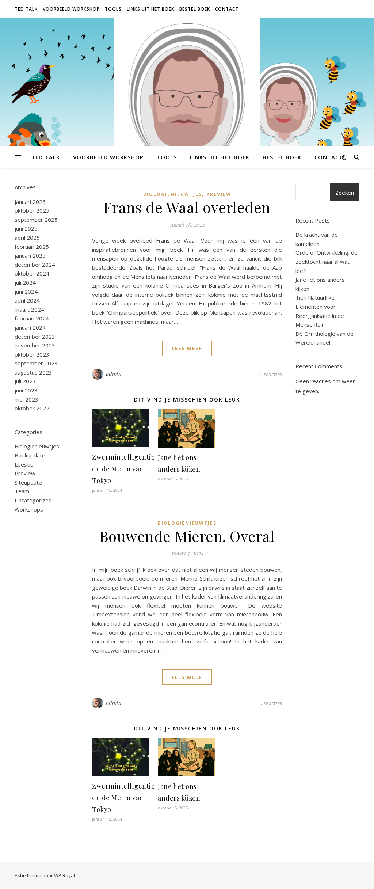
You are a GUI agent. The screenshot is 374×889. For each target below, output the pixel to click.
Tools (113, 9)
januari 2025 (30, 255)
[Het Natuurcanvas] (187, 126)
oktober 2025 (32, 210)
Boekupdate (30, 455)
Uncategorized (33, 500)
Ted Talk (26, 9)
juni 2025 (26, 228)
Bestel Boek (194, 9)
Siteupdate (28, 482)
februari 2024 (32, 318)
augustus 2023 (33, 372)
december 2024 (35, 264)
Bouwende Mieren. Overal (187, 536)
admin (114, 374)
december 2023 (35, 336)
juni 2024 (26, 291)
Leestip (24, 464)
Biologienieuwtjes (37, 446)
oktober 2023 (32, 354)
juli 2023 (25, 381)
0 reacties (270, 374)
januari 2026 (30, 201)
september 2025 (36, 219)
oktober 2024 (32, 273)
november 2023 (35, 345)
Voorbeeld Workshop (71, 9)
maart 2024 (29, 309)
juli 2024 (25, 282)
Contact (226, 9)
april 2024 (27, 300)
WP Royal (64, 875)
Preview (25, 473)
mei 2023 (26, 399)
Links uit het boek (150, 9)
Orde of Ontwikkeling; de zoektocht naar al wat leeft (326, 261)
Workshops (29, 509)
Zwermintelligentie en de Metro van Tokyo (123, 469)
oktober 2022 (32, 408)
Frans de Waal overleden (187, 207)
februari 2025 (32, 246)
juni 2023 (26, 390)
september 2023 (36, 363)
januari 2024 (30, 327)
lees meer (187, 348)
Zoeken (344, 192)
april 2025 (27, 237)
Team (22, 491)
